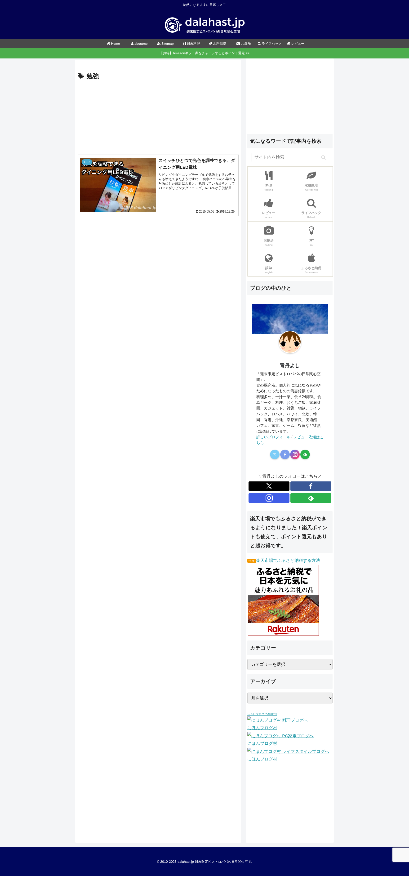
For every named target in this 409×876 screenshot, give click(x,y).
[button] (323, 157)
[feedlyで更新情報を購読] (305, 454)
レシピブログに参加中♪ (262, 714)
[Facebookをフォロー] (285, 454)
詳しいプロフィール (273, 437)
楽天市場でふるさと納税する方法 (288, 560)
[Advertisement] (158, 117)
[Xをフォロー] (275, 454)
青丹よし (290, 365)
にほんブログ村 (262, 727)
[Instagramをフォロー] (295, 454)
